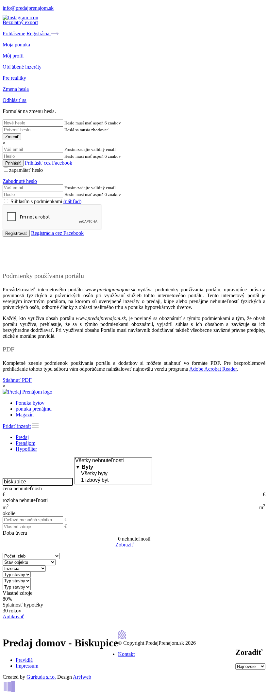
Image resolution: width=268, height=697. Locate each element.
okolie (9, 513)
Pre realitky (14, 78)
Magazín (25, 414)
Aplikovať (13, 616)
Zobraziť (124, 544)
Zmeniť (12, 136)
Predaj (22, 437)
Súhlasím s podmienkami (45, 201)
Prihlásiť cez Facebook (48, 163)
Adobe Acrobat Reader (213, 369)
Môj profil (13, 55)
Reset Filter (144, 545)
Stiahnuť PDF (17, 380)
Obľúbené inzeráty (22, 67)
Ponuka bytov (30, 403)
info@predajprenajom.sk (28, 8)
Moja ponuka (16, 44)
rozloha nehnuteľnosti (25, 500)
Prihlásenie (14, 33)
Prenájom (25, 443)
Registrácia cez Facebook (57, 233)
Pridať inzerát (17, 426)
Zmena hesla (16, 89)
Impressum (27, 666)
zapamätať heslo (26, 170)
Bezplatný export (20, 22)
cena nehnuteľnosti (22, 488)
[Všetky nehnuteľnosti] (113, 461)
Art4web (82, 677)
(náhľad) (72, 201)
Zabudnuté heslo (20, 181)
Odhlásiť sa (14, 100)
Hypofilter (26, 449)
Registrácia (38, 33)
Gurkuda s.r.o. (41, 677)
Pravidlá (24, 660)
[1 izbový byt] (113, 480)
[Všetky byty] (113, 474)
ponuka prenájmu (34, 409)
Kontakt (126, 654)
